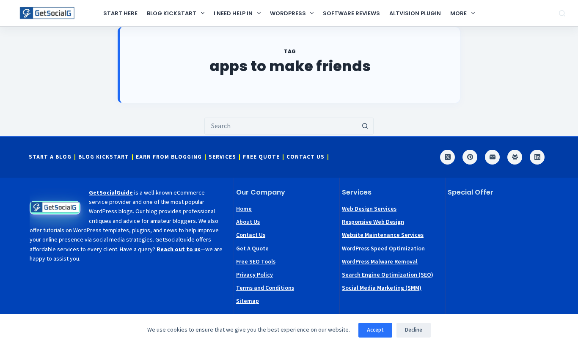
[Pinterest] (469, 157)
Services (222, 157)
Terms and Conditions (265, 288)
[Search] (562, 13)
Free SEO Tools (255, 262)
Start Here (120, 13)
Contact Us (305, 157)
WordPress (288, 13)
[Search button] (365, 126)
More (458, 13)
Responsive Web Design (373, 222)
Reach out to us (179, 249)
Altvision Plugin (415, 13)
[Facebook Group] (514, 157)
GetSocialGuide (111, 193)
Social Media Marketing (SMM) (381, 288)
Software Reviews (351, 13)
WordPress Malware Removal (380, 262)
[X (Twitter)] (447, 157)
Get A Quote (252, 248)
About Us (248, 222)
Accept (375, 330)
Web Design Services (369, 209)
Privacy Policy (254, 275)
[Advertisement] (498, 245)
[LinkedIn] (537, 157)
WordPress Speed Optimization (383, 248)
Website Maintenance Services (383, 235)
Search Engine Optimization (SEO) (387, 275)
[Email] (492, 157)
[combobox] (281, 126)
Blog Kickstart (171, 13)
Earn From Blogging (169, 157)
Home (244, 209)
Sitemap (247, 301)
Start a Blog (50, 157)
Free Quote (261, 157)
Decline (413, 330)
